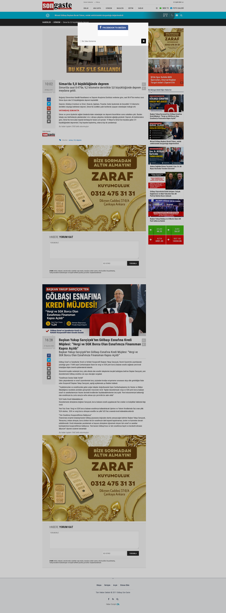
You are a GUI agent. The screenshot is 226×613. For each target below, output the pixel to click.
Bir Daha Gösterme (89, 41)
